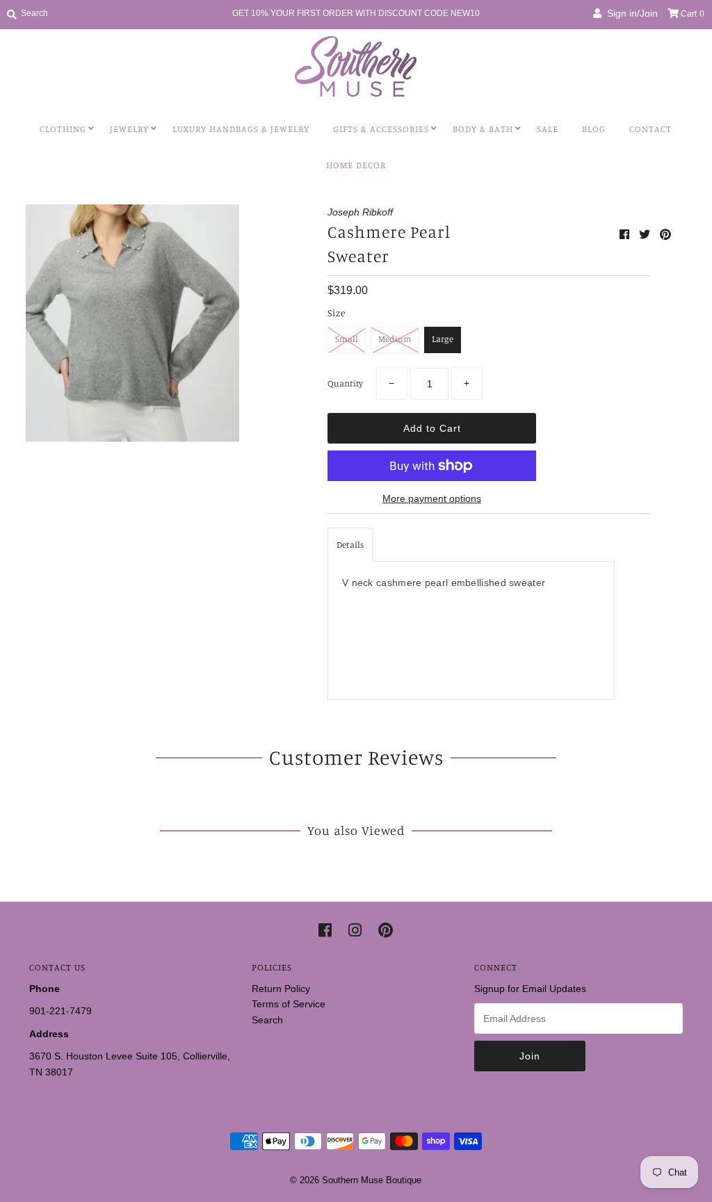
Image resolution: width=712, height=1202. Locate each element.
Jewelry (129, 128)
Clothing (63, 128)
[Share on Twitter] (646, 235)
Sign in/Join (629, 13)
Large (442, 338)
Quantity (345, 383)
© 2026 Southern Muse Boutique (355, 1180)
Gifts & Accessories (381, 128)
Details (350, 544)
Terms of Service (288, 1003)
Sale (547, 128)
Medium (395, 338)
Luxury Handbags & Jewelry (240, 128)
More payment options (431, 498)
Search (267, 1019)
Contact (650, 128)
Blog (594, 128)
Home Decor (356, 164)
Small (346, 338)
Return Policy (281, 988)
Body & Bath (483, 128)
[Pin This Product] (665, 235)
